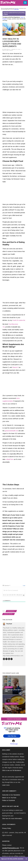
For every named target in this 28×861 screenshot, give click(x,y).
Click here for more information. (12, 818)
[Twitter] (11, 659)
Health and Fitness (8, 50)
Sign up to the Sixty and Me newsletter (12, 859)
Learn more (16, 9)
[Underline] (7, 595)
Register (5, 18)
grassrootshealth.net (11, 431)
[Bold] (4, 595)
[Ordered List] (11, 595)
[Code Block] (16, 595)
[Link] (18, 595)
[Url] (4, 659)
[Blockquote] (14, 595)
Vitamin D (15, 367)
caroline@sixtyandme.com (10, 848)
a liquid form (9, 459)
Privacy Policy (6, 828)
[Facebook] (6, 659)
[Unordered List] (12, 595)
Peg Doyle (7, 49)
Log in (22, 17)
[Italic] (5, 595)
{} (19, 594)
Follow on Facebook (8, 800)
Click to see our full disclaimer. (11, 770)
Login (23, 585)
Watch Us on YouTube (9, 797)
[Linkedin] (9, 659)
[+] (21, 594)
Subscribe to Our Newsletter (14, 719)
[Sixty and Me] (11, 2)
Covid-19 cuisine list (18, 320)
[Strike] (9, 595)
